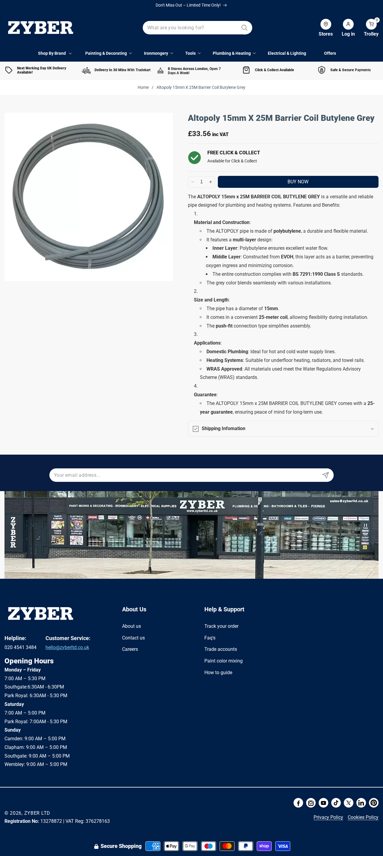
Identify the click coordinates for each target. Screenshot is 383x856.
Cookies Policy (363, 817)
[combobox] (198, 27)
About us (131, 626)
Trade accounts (220, 649)
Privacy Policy (328, 817)
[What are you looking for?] (244, 27)
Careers (130, 649)
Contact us (133, 638)
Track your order (221, 626)
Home (143, 87)
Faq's (209, 638)
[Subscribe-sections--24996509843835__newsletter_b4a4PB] (325, 475)
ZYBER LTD (37, 813)
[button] (367, 28)
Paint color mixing (223, 661)
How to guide (218, 672)
